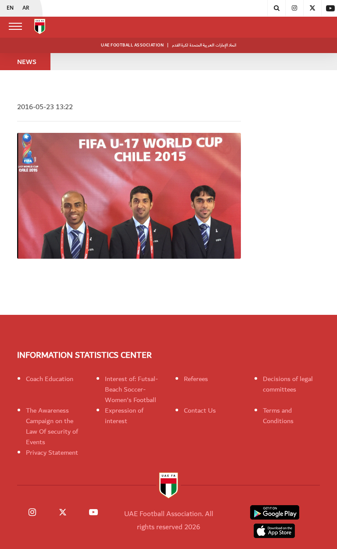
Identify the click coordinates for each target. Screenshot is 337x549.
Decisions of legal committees (288, 384)
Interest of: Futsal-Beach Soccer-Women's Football (131, 389)
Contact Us (200, 410)
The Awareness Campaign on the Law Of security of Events (52, 426)
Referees (196, 379)
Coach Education (49, 379)
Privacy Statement (52, 452)
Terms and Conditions (278, 416)
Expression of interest (124, 416)
